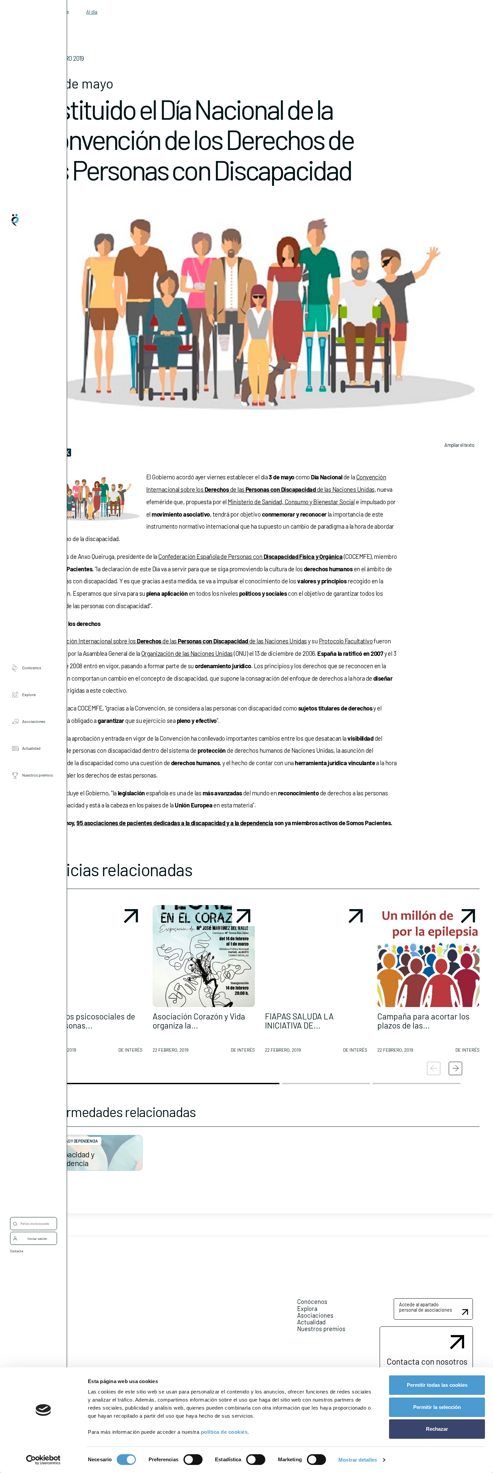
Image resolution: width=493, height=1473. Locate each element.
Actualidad (31, 748)
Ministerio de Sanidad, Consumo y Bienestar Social (291, 502)
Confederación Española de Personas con (250, 556)
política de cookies (224, 1432)
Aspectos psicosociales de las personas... (87, 1020)
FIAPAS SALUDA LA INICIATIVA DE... (299, 1020)
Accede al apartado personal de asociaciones (425, 1307)
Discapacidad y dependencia (70, 1158)
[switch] (193, 1459)
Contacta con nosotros (427, 1361)
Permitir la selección (437, 1407)
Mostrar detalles (357, 1460)
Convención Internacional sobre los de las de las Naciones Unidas (177, 641)
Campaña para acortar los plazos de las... (423, 1020)
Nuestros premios (37, 775)
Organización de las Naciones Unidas (187, 653)
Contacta (16, 1251)
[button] (91, 981)
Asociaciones (33, 721)
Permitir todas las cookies (437, 1385)
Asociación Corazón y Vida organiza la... (199, 1020)
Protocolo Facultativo (346, 641)
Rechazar (437, 1429)
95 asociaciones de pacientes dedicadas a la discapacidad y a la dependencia (174, 823)
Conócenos (31, 668)
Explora (29, 694)
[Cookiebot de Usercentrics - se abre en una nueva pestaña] (43, 1460)
